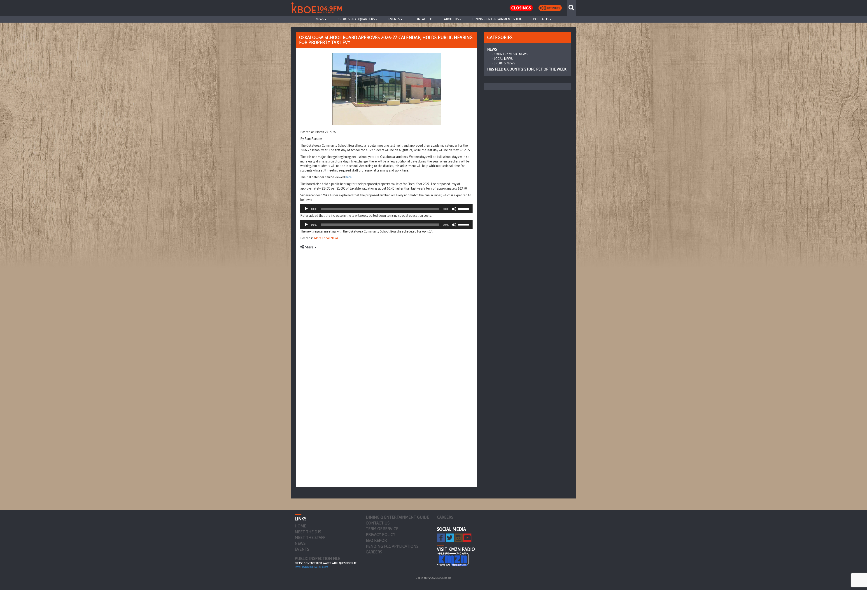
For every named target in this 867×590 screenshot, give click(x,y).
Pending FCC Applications (392, 546)
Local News (503, 59)
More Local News (326, 238)
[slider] (464, 208)
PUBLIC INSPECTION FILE (317, 558)
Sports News (504, 63)
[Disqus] (386, 308)
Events (394, 19)
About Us (451, 19)
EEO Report (377, 540)
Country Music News (511, 54)
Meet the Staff (310, 537)
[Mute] (454, 209)
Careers (374, 552)
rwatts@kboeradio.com (311, 567)
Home (300, 526)
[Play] (306, 209)
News (319, 19)
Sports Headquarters (356, 19)
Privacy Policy (380, 534)
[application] (386, 208)
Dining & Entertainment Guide (497, 19)
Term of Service (382, 528)
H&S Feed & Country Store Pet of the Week (526, 69)
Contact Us (423, 19)
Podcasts (541, 19)
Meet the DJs (308, 531)
